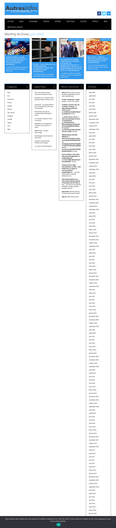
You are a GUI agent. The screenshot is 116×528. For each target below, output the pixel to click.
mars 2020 (92, 346)
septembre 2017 (94, 447)
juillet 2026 (92, 96)
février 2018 (92, 430)
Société (83, 21)
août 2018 (92, 410)
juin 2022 (92, 256)
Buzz (21, 21)
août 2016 (92, 490)
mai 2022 (92, 259)
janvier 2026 (93, 116)
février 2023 (92, 229)
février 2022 (92, 269)
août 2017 (92, 450)
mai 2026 (92, 102)
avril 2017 (92, 463)
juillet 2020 (92, 333)
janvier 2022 (93, 273)
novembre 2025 (94, 123)
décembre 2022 (94, 236)
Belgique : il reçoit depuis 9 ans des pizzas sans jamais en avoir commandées (98, 60)
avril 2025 (92, 146)
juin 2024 (92, 179)
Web (105, 21)
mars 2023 (92, 226)
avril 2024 (92, 186)
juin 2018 (92, 416)
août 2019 (92, 370)
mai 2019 (92, 380)
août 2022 (92, 249)
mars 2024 (92, 189)
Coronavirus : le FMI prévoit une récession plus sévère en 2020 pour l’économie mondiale (16, 60)
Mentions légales (15, 27)
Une (27, 39)
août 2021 (92, 289)
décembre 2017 (94, 437)
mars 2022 (92, 266)
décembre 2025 (94, 119)
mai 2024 (92, 183)
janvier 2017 (93, 473)
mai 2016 (92, 500)
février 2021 (92, 310)
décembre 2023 (94, 199)
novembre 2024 (94, 163)
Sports (95, 21)
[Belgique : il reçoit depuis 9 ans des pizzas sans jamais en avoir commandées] (98, 54)
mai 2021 (92, 300)
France (46, 21)
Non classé (10, 112)
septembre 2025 (94, 129)
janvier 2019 (93, 393)
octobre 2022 (93, 243)
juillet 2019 (92, 373)
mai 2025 (92, 142)
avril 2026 (92, 106)
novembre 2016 (94, 480)
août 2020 (92, 330)
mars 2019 (92, 386)
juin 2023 (92, 219)
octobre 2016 (93, 483)
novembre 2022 (94, 239)
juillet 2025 (92, 136)
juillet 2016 (92, 493)
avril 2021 (92, 303)
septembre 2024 (94, 169)
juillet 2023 (92, 216)
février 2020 (92, 350)
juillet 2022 (92, 253)
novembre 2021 (94, 280)
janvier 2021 (93, 313)
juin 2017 (92, 457)
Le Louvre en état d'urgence (43, 146)
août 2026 (92, 92)
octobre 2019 (93, 363)
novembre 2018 (94, 400)
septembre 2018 (94, 406)
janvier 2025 (93, 156)
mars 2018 (92, 427)
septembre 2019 (94, 366)
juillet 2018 (92, 413)
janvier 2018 (93, 433)
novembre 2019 (94, 360)
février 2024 (92, 193)
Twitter (104, 13)
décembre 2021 (94, 276)
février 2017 (92, 470)
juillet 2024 (92, 176)
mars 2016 (92, 507)
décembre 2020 (94, 316)
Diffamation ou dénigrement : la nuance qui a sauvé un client (43, 125)
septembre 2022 (94, 246)
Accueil (10, 21)
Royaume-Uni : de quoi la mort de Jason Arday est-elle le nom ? (44, 99)
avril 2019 (92, 383)
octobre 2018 (93, 403)
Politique (71, 21)
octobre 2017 (93, 443)
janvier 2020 (93, 353)
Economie (33, 21)
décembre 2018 (94, 396)
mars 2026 (92, 109)
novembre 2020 (94, 320)
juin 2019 (92, 376)
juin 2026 (92, 99)
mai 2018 (92, 420)
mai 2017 (92, 460)
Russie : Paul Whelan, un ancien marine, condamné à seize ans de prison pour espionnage (44, 68)
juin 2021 (92, 296)
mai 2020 (92, 340)
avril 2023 (92, 223)
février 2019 (92, 390)
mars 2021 (92, 306)
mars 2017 (92, 467)
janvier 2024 (93, 196)
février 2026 (92, 112)
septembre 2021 (94, 286)
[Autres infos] (22, 14)
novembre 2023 (94, 203)
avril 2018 (92, 423)
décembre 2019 (94, 356)
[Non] (113, 522)
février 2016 (92, 510)
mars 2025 (92, 149)
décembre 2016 (94, 477)
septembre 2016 (94, 487)
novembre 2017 (94, 440)
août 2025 (92, 133)
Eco (8, 96)
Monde (58, 21)
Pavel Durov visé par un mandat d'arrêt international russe (43, 113)
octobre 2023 (93, 206)
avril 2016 (92, 503)
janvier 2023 (93, 233)
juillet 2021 (92, 293)
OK (59, 525)
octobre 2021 (93, 283)
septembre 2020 (94, 326)
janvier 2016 (93, 513)
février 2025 (92, 153)
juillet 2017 (92, 453)
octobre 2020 (93, 323)
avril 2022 (92, 263)
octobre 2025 (93, 126)
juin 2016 (92, 497)
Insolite (104, 39)
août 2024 (92, 173)
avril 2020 (92, 343)
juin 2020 (92, 336)
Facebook (99, 13)
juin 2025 (92, 139)
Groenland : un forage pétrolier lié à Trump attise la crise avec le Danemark (44, 106)
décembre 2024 (94, 159)
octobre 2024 (93, 166)
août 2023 (92, 213)
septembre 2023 (94, 209)
